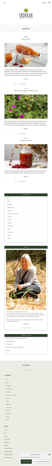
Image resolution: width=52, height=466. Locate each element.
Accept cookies (26, 461)
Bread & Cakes (11, 207)
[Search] (42, 2)
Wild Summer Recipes (8, 454)
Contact (5, 436)
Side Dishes (10, 232)
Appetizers (10, 204)
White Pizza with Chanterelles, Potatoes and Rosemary (16, 338)
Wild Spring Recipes (8, 451)
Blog (26, 88)
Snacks (9, 235)
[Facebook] (19, 83)
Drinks (26, 36)
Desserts (10, 216)
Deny (34, 461)
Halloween (10, 222)
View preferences (43, 461)
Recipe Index (6, 442)
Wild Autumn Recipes (8, 448)
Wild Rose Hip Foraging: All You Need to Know (26, 90)
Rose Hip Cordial (26, 39)
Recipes (8, 201)
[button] (49, 454)
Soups (9, 238)
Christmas (10, 210)
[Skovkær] (26, 13)
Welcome (6, 445)
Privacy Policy (7, 439)
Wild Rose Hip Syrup (26, 140)
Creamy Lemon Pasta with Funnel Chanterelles (14, 347)
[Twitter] (21, 83)
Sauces (9, 229)
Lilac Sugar (8, 350)
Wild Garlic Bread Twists (10, 341)
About (5, 430)
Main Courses (11, 226)
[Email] (24, 83)
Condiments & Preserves (13, 213)
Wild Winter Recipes (8, 457)
